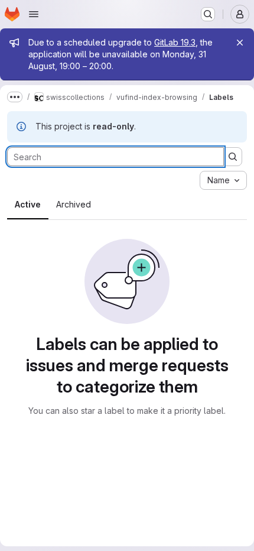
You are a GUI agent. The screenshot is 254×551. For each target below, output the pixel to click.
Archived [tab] (73, 204)
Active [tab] (28, 204)
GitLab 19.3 (175, 42)
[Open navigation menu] (33, 14)
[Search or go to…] (208, 14)
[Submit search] (232, 156)
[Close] (240, 42)
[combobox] (223, 180)
